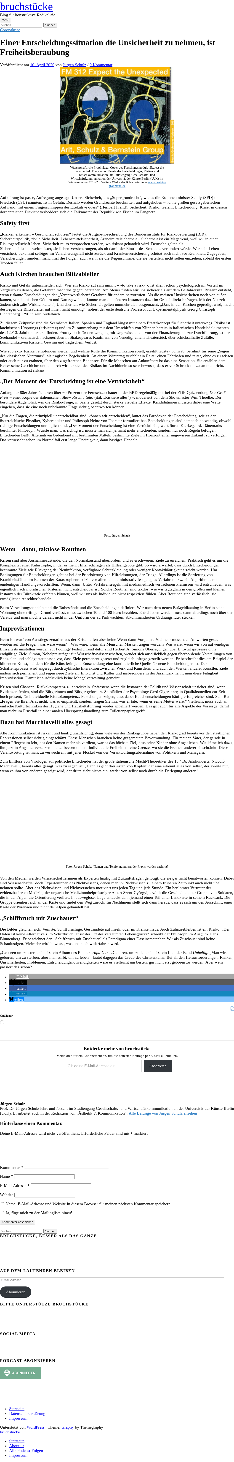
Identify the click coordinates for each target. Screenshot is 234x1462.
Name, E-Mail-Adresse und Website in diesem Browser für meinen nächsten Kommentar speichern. (89, 1204)
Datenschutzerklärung (27, 1413)
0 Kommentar (101, 64)
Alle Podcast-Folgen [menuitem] (26, 1450)
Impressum (18, 1418)
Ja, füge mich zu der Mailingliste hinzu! (38, 1212)
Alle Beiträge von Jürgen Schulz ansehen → (165, 1113)
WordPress (36, 1427)
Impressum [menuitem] (18, 1455)
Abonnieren (157, 1066)
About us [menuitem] (16, 1445)
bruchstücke (26, 6)
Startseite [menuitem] (16, 1441)
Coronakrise (10, 29)
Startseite (16, 1408)
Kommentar (11, 1167)
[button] (19, 977)
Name (6, 1176)
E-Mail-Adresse (14, 1185)
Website (6, 1194)
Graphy (67, 1427)
